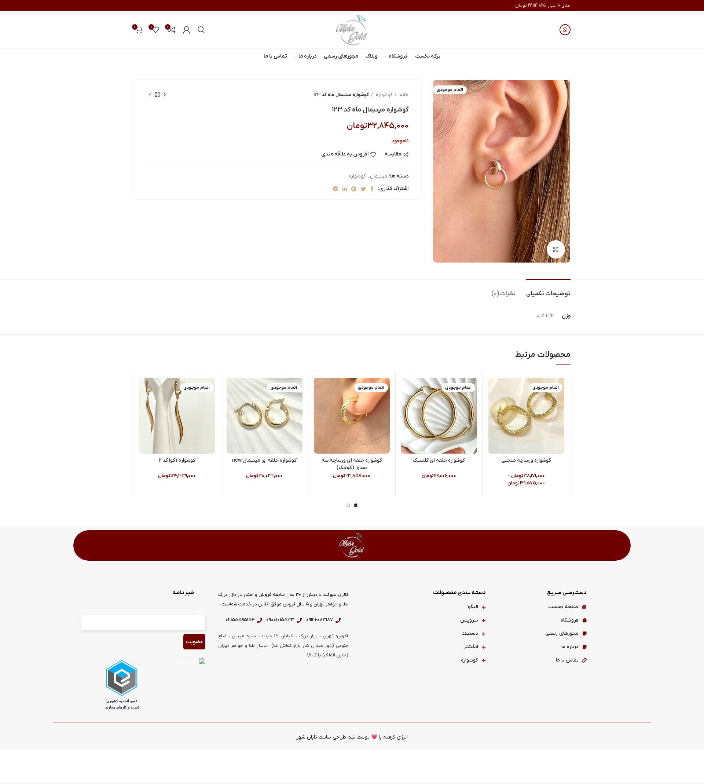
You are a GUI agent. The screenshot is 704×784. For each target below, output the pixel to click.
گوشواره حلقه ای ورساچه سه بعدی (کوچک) (352, 464)
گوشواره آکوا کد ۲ (177, 460)
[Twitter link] (363, 189)
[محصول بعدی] (150, 95)
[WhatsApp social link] (565, 29)
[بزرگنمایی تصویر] (556, 249)
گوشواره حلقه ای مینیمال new (264, 460)
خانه (403, 95)
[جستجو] (201, 29)
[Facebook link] (372, 189)
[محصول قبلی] (164, 95)
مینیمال (378, 176)
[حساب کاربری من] (186, 29)
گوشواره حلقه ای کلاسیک (439, 460)
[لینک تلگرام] (335, 189)
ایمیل (200, 611)
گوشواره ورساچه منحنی (526, 460)
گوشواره (383, 95)
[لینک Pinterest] (354, 189)
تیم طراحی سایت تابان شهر (325, 737)
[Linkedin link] (344, 189)
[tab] (548, 290)
